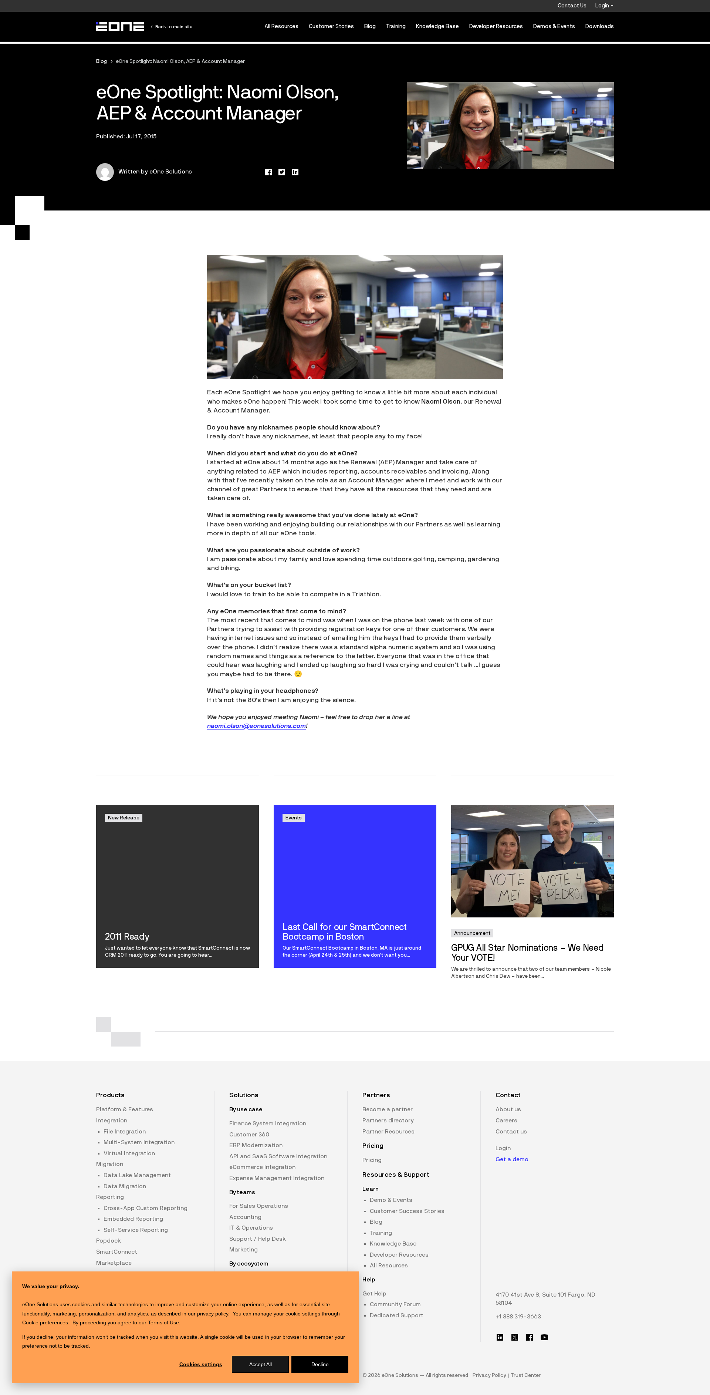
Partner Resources (388, 1132)
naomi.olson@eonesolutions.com (256, 726)
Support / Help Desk (257, 1239)
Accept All (260, 1364)
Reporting (110, 1197)
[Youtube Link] (544, 1337)
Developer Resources (496, 26)
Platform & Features (124, 1109)
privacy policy (212, 1314)
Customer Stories (331, 26)
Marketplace (114, 1263)
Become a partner (387, 1109)
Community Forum (395, 1304)
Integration (111, 1120)
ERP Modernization (256, 1145)
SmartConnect (116, 1252)
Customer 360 (249, 1135)
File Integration (125, 1132)
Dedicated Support (396, 1315)
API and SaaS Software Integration (278, 1156)
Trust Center (526, 1375)
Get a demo (512, 1159)
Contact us (511, 1132)
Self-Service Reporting (136, 1230)
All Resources (281, 26)
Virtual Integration (129, 1153)
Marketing (243, 1250)
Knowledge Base (437, 26)
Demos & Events (554, 26)
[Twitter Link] (514, 1337)
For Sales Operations (258, 1206)
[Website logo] (120, 26)
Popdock (108, 1241)
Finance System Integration (267, 1123)
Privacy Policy (489, 1375)
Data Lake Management (137, 1175)
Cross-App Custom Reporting (145, 1208)
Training (396, 26)
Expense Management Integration (276, 1178)
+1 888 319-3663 (518, 1317)
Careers (506, 1120)
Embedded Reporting (133, 1219)
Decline (320, 1364)
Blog (370, 26)
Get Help (374, 1294)
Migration (109, 1164)
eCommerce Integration (262, 1167)
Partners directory (388, 1120)
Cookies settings (200, 1364)
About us (508, 1109)
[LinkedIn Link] (500, 1337)
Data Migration (125, 1186)
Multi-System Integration (139, 1142)
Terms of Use (163, 1322)
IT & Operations (251, 1228)
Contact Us (572, 6)
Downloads (599, 26)
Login (602, 6)
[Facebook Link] (529, 1337)
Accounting (245, 1217)
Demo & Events (391, 1200)
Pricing (372, 1160)
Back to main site (173, 26)
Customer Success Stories (407, 1211)
